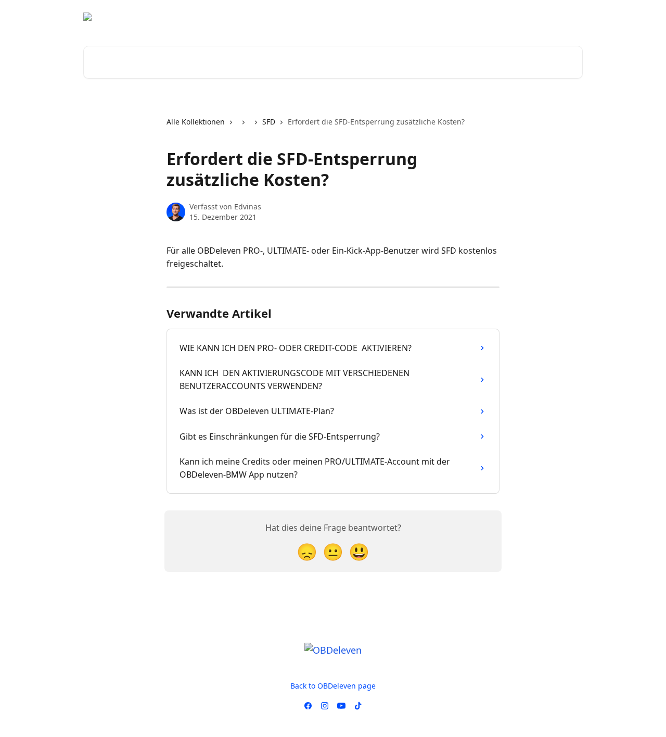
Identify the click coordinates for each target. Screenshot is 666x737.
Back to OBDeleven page (333, 686)
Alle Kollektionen (195, 122)
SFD (268, 122)
